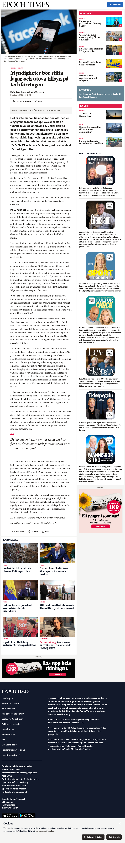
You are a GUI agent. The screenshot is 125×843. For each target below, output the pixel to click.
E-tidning (6, 698)
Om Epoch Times (9, 745)
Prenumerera (115, 5)
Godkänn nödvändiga (93, 837)
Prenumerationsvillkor (12, 750)
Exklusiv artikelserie (11, 724)
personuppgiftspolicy (45, 831)
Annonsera (7, 734)
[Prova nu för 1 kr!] (38, 668)
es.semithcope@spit (88, 97)
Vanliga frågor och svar (12, 719)
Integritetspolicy (9, 755)
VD (3, 739)
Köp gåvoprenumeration (13, 714)
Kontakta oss (8, 729)
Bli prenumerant (9, 708)
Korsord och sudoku (11, 703)
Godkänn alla (114, 837)
